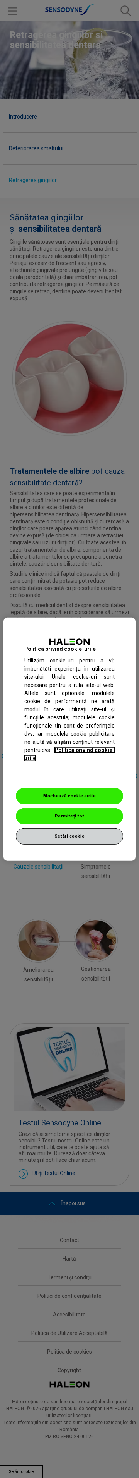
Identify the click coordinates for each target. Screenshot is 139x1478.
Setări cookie (69, 836)
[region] (69, 738)
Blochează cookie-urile (69, 795)
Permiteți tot (69, 816)
